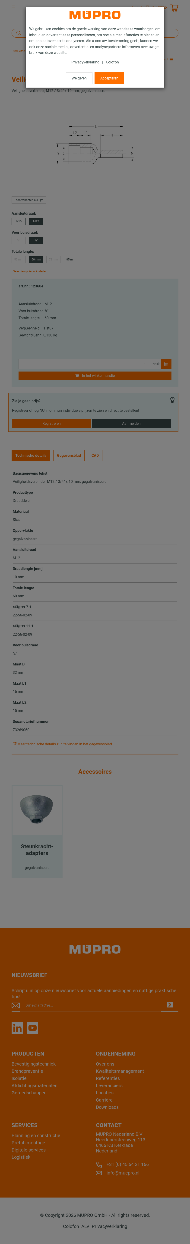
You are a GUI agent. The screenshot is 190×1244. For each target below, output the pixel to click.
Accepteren (109, 78)
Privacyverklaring (85, 62)
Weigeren (79, 78)
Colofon (112, 62)
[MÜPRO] (95, 15)
